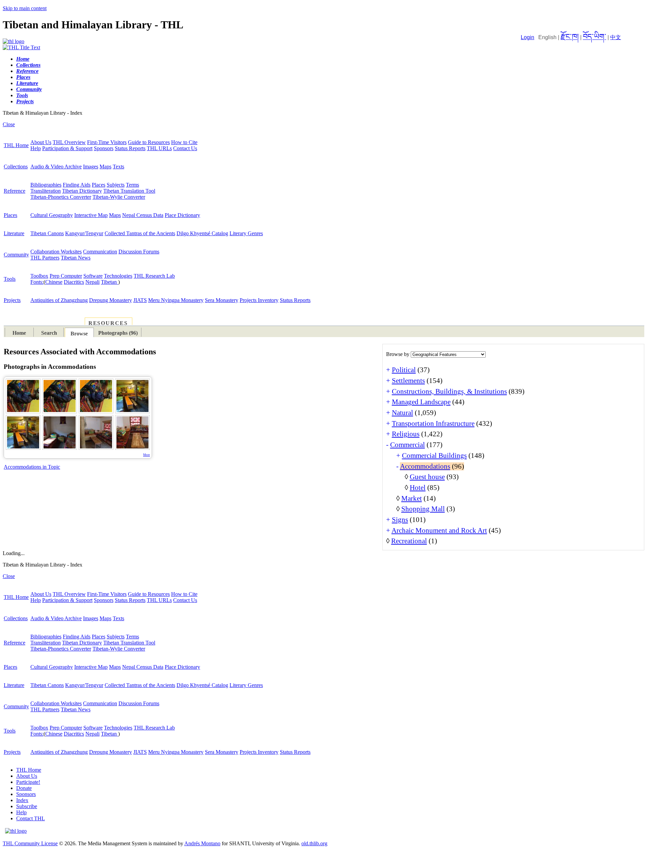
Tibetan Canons (47, 233)
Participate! (28, 782)
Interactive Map (91, 215)
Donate (24, 788)
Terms (132, 185)
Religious (406, 434)
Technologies (118, 276)
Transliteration (45, 191)
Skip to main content (25, 8)
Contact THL (30, 818)
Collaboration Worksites (56, 251)
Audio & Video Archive (56, 166)
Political (404, 370)
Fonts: (37, 282)
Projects (12, 300)
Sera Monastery (221, 300)
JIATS (140, 300)
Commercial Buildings (434, 455)
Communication (100, 251)
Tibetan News (75, 257)
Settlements (408, 381)
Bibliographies (45, 185)
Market (411, 498)
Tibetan (109, 282)
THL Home (16, 145)
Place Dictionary (182, 215)
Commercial (407, 445)
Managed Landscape (421, 402)
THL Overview (69, 142)
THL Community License (30, 843)
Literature (14, 233)
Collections (16, 166)
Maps (105, 166)
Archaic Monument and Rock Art (439, 530)
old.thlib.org (314, 843)
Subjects (116, 185)
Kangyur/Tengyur (84, 233)
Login (527, 37)
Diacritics (74, 282)
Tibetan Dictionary (82, 191)
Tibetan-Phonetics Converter (60, 197)
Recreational (409, 541)
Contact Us (185, 148)
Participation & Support (67, 148)
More (146, 455)
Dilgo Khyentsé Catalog (202, 233)
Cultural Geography (51, 215)
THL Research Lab (154, 276)
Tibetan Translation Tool (129, 191)
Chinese (53, 282)
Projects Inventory (259, 300)
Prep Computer (66, 276)
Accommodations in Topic (32, 467)
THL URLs (159, 148)
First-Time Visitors (107, 142)
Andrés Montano (202, 843)
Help (35, 148)
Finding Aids (76, 185)
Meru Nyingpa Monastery (176, 300)
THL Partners (44, 257)
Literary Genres (246, 233)
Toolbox (39, 276)
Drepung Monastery (110, 300)
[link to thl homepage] (16, 831)
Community (16, 254)
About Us (40, 142)
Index (22, 800)
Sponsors (103, 148)
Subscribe (26, 806)
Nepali (92, 282)
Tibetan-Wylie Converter (118, 197)
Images (90, 166)
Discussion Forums (138, 251)
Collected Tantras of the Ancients (140, 233)
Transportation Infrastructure (433, 423)
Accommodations (425, 466)
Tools (10, 279)
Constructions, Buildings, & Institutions (449, 391)
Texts (118, 166)
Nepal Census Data (142, 215)
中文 (615, 37)
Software (93, 276)
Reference (14, 191)
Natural (402, 413)
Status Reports (130, 148)
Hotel (418, 488)
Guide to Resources (149, 142)
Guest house (427, 477)
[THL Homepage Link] (13, 41)
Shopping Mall (423, 509)
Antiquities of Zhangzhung (59, 300)
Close (9, 124)
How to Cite (184, 142)
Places (98, 185)
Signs (400, 520)
